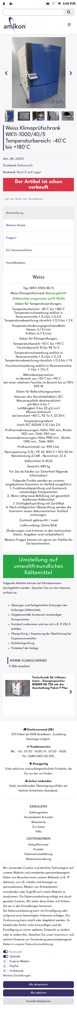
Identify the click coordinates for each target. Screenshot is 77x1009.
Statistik (15, 956)
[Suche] (68, 12)
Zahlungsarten (38, 812)
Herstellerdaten (15, 262)
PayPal (14, 966)
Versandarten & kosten (38, 817)
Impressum (61, 934)
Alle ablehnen (38, 992)
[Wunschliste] (53, 4)
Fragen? (11, 237)
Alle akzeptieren (38, 984)
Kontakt (38, 849)
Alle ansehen (20, 666)
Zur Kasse (38, 827)
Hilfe (38, 831)
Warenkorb (38, 822)
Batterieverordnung (38, 859)
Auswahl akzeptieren (38, 1001)
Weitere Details (15, 225)
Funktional (16, 970)
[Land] (48, 4)
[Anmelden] (4, 4)
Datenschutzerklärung (38, 854)
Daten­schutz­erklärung (39, 944)
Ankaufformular (38, 844)
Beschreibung (14, 213)
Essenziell (16, 951)
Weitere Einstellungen (17, 975)
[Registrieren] (11, 4)
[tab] (38, 213)
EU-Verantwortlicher (19, 250)
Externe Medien (20, 961)
